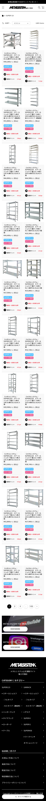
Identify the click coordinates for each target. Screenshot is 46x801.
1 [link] (9, 606)
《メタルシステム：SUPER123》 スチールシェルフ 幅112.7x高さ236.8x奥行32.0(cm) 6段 (12, 515)
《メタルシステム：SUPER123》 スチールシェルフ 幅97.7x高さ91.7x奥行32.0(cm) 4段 (33, 228)
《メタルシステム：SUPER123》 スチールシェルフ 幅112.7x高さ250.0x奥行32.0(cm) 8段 (33, 171)
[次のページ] (37, 606)
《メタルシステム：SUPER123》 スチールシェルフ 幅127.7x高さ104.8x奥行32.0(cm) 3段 (33, 515)
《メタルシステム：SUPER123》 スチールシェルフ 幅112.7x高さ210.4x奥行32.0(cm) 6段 (12, 458)
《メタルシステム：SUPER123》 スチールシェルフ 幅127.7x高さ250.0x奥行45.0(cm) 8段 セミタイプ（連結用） (33, 57)
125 (31, 606)
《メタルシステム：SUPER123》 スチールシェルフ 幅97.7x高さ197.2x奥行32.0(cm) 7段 (12, 343)
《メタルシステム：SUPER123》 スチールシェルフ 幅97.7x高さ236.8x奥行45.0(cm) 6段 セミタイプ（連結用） (33, 114)
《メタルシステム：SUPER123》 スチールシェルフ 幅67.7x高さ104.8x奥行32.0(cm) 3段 (12, 572)
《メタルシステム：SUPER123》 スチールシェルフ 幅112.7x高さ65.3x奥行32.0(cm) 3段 (33, 571)
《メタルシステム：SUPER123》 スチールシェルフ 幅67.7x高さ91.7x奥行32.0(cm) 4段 (33, 285)
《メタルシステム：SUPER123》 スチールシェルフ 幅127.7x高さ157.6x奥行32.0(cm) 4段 (33, 343)
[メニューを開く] (3, 7)
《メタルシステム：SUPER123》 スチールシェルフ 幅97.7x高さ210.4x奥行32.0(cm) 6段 (33, 400)
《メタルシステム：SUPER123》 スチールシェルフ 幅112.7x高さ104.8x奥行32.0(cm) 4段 (33, 458)
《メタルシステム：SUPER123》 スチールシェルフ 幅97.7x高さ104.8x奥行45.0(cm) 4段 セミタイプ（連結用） (12, 114)
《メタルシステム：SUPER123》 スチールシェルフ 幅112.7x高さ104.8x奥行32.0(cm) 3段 (12, 286)
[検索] (39, 7)
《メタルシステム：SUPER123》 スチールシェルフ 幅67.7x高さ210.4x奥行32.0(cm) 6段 (12, 171)
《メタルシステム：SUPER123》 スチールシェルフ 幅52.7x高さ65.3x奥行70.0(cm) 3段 (12, 56)
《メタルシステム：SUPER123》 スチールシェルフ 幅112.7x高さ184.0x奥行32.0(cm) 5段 (12, 229)
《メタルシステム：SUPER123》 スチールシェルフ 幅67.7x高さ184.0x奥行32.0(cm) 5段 (12, 400)
